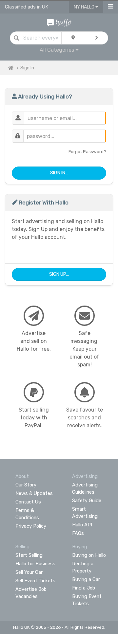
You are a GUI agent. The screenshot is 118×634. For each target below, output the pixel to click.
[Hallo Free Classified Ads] (59, 22)
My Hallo (84, 7)
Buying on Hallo (89, 555)
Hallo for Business (35, 564)
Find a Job (83, 588)
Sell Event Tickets (35, 581)
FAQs (78, 533)
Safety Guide (86, 500)
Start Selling (29, 555)
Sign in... (59, 173)
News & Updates (34, 493)
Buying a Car (86, 579)
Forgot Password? (87, 151)
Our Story (25, 485)
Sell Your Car (29, 572)
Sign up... (59, 274)
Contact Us (28, 502)
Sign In (27, 68)
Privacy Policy (30, 526)
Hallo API (82, 525)
